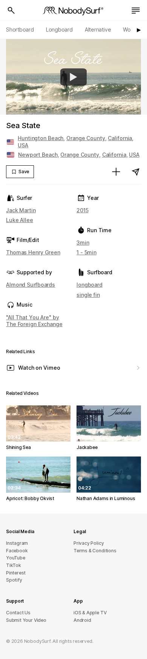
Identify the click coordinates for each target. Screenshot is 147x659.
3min (83, 242)
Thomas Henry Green (33, 252)
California (120, 138)
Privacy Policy (89, 543)
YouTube (15, 558)
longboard (90, 284)
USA (23, 145)
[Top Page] (73, 10)
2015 (83, 210)
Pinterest (16, 573)
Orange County (85, 138)
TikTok (13, 565)
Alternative (98, 29)
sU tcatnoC (18, 612)
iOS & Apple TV (90, 612)
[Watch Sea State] (73, 77)
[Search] (11, 10)
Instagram (17, 543)
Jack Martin (21, 210)
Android (82, 620)
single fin (88, 295)
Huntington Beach (40, 138)
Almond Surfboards (30, 284)
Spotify (14, 580)
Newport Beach (38, 154)
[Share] (135, 171)
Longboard (59, 29)
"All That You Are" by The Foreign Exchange (34, 320)
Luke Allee (19, 220)
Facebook (17, 550)
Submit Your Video (26, 620)
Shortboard (20, 29)
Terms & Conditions (95, 550)
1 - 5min (86, 252)
